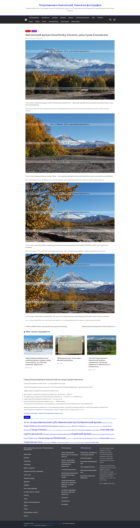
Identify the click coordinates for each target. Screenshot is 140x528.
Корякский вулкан (81, 433)
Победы (54, 442)
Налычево (104, 438)
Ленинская (59, 438)
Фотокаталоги (65, 501)
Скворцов (88, 442)
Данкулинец (59, 430)
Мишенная (76, 438)
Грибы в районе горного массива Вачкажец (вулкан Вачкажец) (46, 326)
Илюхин (69, 430)
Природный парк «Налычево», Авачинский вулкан (69, 359)
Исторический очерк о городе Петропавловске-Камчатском (43, 413)
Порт (93, 17)
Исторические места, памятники (33, 471)
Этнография (65, 21)
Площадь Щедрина (46, 442)
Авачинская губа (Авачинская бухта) (59, 422)
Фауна (37, 21)
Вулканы (63, 17)
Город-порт (27, 461)
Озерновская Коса (33, 442)
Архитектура (45, 17)
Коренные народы (29, 478)
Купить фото (75, 21)
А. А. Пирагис (104, 483)
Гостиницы (27, 464)
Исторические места (82, 17)
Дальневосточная (51, 430)
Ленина (36, 438)
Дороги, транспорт (29, 468)
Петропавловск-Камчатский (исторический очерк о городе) (69, 475)
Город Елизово (38, 429)
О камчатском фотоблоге (68, 469)
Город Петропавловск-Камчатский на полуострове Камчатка (69, 454)
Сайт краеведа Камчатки (87, 467)
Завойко (64, 430)
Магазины (27, 481)
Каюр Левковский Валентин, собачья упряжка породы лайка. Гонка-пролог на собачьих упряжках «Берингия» (38, 361)
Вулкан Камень (68, 426)
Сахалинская (72, 442)
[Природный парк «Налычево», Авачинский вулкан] (70, 354)
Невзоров (112, 438)
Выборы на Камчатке (97, 426)
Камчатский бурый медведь (81, 430)
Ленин (30, 438)
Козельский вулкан (64, 434)
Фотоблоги (64, 497)
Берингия (28, 426)
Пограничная (60, 442)
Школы (26, 516)
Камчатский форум (86, 458)
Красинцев (95, 434)
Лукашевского (69, 438)
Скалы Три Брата (79, 442)
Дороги (70, 17)
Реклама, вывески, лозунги (32, 492)
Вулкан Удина (88, 426)
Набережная (96, 438)
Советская (95, 442)
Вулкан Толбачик (78, 426)
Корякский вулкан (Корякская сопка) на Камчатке (98, 326)
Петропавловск (34, 17)
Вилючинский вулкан (41, 426)
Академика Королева (107, 422)
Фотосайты (64, 504)
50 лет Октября (31, 422)
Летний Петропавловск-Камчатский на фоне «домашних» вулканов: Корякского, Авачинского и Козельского (99, 362)
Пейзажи (55, 17)
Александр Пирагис (38, 38)
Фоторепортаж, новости (31, 512)
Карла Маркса (96, 430)
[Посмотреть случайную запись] (114, 20)
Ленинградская (46, 438)
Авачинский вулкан (91, 422)
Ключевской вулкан (49, 434)
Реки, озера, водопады (30, 488)
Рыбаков (66, 442)
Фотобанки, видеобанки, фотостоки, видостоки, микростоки (68, 492)
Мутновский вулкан (86, 438)
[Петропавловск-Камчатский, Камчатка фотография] (26, 20)
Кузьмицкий (103, 434)
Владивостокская (57, 426)
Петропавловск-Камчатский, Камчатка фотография (70, 5)
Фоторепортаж (53, 21)
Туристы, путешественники (32, 502)
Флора (44, 21)
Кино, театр (27, 475)
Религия (100, 17)
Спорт (31, 21)
